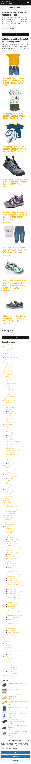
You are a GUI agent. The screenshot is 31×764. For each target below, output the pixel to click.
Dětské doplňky (9, 532)
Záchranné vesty (13, 673)
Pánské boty (9, 634)
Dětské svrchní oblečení (11, 565)
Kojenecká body (11, 578)
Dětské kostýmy (10, 445)
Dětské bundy (11, 567)
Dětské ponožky (11, 554)
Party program (8, 482)
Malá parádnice (9, 452)
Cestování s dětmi (9, 361)
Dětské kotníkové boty (13, 623)
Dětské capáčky (11, 619)
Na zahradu (7, 465)
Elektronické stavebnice (11, 497)
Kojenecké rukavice (12, 593)
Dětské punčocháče (12, 556)
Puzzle (7, 385)
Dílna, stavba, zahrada (8, 370)
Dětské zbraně (9, 419)
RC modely (10, 415)
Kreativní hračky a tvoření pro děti (12, 458)
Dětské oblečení (7, 354)
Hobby (4, 393)
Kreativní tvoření (11, 508)
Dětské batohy (9, 363)
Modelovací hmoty (10, 461)
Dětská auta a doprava (10, 406)
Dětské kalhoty (8, 356)
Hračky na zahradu (9, 426)
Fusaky (7, 365)
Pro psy (6, 346)
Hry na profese (9, 448)
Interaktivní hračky (10, 456)
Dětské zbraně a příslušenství (11, 417)
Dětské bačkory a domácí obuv (15, 615)
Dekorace (8, 484)
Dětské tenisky (11, 630)
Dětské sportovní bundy (13, 571)
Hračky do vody (11, 439)
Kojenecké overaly (12, 589)
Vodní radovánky (10, 437)
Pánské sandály (11, 636)
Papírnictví (7, 474)
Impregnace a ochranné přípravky (15, 651)
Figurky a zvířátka (9, 424)
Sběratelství (7, 394)
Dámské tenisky (11, 608)
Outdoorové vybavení (9, 647)
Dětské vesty (11, 573)
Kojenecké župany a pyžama (14, 599)
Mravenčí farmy (9, 352)
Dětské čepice (11, 534)
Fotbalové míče (12, 662)
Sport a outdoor (7, 645)
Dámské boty (9, 602)
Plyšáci (7, 487)
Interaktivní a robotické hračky (12, 454)
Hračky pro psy (9, 348)
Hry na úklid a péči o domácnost (13, 450)
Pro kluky (7, 489)
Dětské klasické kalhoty (13, 539)
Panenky (8, 472)
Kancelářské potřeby (8, 515)
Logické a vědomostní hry (12, 380)
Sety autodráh (11, 411)
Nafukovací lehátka (13, 669)
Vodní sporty (9, 664)
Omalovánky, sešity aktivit (12, 476)
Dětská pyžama (11, 549)
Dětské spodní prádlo (11, 563)
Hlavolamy (10, 381)
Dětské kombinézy (12, 569)
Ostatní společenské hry (11, 383)
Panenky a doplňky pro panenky (12, 469)
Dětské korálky (9, 459)
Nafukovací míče (10, 422)
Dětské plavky (9, 550)
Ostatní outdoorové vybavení (12, 649)
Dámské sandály (11, 606)
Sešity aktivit (10, 480)
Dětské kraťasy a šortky (11, 541)
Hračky (4, 398)
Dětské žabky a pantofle (13, 632)
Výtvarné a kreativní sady (15, 510)
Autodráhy (8, 409)
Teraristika (7, 350)
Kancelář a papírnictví (8, 502)
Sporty (6, 656)
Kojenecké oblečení (7, 517)
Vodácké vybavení (12, 671)
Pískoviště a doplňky (11, 433)
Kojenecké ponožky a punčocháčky (16, 591)
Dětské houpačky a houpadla (13, 432)
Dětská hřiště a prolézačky (12, 428)
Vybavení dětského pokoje (11, 367)
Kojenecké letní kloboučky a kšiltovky (13, 521)
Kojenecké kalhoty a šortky (14, 584)
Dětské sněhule (11, 628)
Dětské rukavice (11, 536)
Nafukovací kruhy (13, 667)
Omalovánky (10, 478)
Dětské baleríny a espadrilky (14, 617)
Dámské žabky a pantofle (13, 612)
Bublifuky (8, 467)
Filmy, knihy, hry (6, 376)
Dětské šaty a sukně (11, 558)
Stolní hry (8, 387)
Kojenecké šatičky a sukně (14, 595)
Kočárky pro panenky (11, 471)
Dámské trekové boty (12, 610)
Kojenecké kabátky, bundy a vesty (15, 582)
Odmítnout (15, 756)
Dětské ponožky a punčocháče (13, 552)
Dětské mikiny (11, 545)
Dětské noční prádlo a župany (13, 547)
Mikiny (6, 643)
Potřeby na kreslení (12, 511)
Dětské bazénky (9, 374)
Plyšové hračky (8, 485)
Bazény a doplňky (9, 372)
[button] (29, 740)
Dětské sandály (11, 626)
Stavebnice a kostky (9, 495)
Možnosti (15, 760)
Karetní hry (10, 391)
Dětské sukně (11, 562)
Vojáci (6, 498)
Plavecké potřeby (7, 639)
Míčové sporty (9, 658)
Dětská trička (11, 530)
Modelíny (10, 463)
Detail (8, 88)
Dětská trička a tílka (10, 528)
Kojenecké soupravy (12, 597)
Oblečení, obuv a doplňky (9, 524)
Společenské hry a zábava (11, 378)
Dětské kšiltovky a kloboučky (11, 357)
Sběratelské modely (10, 396)
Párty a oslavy (6, 638)
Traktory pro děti (10, 491)
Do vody (6, 420)
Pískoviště (10, 435)
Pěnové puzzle (9, 368)
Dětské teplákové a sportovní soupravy (15, 575)
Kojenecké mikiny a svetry (14, 588)
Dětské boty (9, 614)
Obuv (6, 601)
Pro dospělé (6, 641)
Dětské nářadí (9, 446)
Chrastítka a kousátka (10, 400)
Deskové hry (10, 389)
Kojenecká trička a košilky (13, 580)
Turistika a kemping (10, 653)
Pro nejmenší (8, 493)
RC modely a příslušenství (12, 413)
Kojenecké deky (8, 519)
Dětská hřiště (11, 430)
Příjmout (16, 752)
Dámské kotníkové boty (13, 604)
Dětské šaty (10, 560)
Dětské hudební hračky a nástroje (14, 443)
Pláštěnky (10, 654)
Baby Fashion (5, 2)
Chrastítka (8, 402)
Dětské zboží (6, 359)
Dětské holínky (11, 621)
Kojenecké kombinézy (13, 586)
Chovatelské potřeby (8, 344)
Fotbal (9, 660)
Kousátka (8, 404)
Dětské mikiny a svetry (11, 543)
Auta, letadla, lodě (10, 407)
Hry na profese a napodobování (12, 441)
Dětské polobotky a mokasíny (14, 625)
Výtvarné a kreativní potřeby (12, 506)
